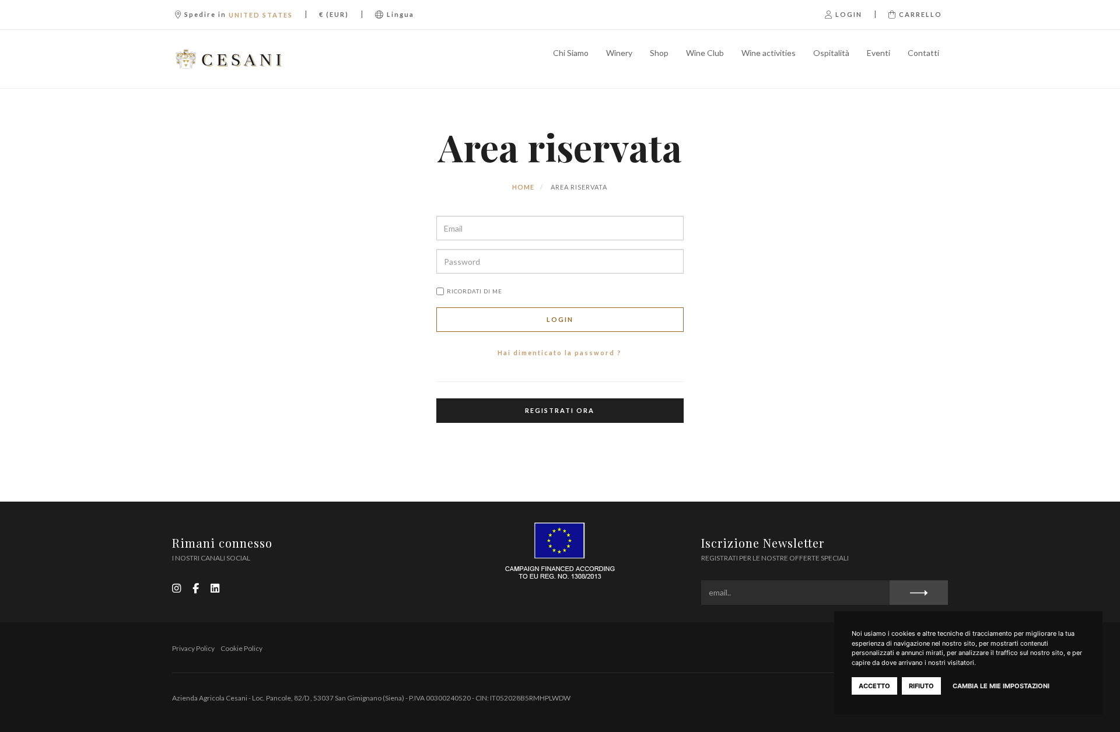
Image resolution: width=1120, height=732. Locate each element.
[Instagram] (176, 588)
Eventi (878, 53)
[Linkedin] (215, 588)
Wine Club (705, 53)
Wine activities (768, 53)
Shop (659, 53)
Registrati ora (559, 410)
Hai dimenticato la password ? (560, 352)
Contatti (923, 53)
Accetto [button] (874, 686)
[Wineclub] (229, 59)
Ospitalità (831, 53)
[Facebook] (195, 588)
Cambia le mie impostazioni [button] (1001, 686)
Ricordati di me (474, 291)
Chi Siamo (571, 53)
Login (560, 319)
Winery (619, 53)
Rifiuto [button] (921, 686)
